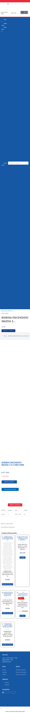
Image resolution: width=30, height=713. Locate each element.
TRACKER (4, 110)
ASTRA (3, 50)
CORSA (3, 66)
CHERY (3, 44)
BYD (3, 40)
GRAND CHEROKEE (6, 553)
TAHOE (3, 108)
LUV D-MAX (8, 557)
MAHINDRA (5, 558)
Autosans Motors (7, 311)
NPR (3, 84)
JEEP (3, 135)
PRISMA (4, 94)
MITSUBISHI (5, 559)
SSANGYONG (5, 565)
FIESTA (11, 551)
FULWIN (7, 552)
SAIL (3, 98)
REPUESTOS (4, 29)
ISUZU (3, 133)
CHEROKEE (6, 545)
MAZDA (3, 139)
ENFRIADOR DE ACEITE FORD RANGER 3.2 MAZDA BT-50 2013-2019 (7, 634)
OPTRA (3, 90)
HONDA (3, 128)
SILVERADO (9, 563)
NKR (3, 82)
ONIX (3, 88)
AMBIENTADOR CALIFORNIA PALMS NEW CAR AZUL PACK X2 (7, 573)
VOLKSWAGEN (6, 569)
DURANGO (5, 550)
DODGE (3, 122)
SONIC (3, 104)
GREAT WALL (8, 555)
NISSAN (3, 145)
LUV (2, 72)
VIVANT (3, 118)
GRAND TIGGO (7, 554)
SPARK (3, 106)
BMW (3, 34)
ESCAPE (11, 550)
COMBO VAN (5, 547)
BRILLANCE (4, 543)
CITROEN (5, 546)
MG (11, 558)
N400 (7, 560)
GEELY (3, 126)
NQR (3, 86)
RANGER (7, 562)
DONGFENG (9, 549)
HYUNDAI (4, 131)
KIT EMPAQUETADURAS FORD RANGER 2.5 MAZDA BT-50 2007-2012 (22, 604)
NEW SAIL (4, 80)
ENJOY (3, 550)
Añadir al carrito (8, 330)
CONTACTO (4, 164)
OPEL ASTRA (5, 562)
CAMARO (4, 54)
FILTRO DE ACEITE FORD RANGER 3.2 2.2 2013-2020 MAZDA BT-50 (7, 602)
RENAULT (4, 149)
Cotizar (22, 557)
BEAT (7, 542)
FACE (8, 551)
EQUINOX (4, 70)
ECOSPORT (10, 550)
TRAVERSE (4, 116)
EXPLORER (5, 551)
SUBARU (10, 565)
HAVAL (7, 556)
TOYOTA (4, 157)
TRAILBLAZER (9, 567)
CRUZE (3, 68)
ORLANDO (4, 92)
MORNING (10, 559)
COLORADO (9, 546)
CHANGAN (4, 42)
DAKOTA (10, 548)
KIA (2, 137)
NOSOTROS (4, 24)
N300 (3, 78)
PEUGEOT (4, 147)
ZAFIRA (3, 120)
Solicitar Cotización (10, 489)
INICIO (4, 20)
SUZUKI (3, 155)
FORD (3, 124)
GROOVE (4, 556)
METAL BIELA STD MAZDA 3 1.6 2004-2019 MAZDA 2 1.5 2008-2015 (22, 547)
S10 (2, 96)
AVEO (3, 52)
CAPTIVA (4, 56)
